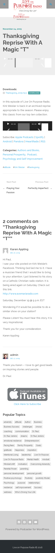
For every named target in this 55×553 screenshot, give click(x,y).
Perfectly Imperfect (38, 188)
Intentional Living (11, 455)
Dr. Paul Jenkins (10, 436)
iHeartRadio (32, 141)
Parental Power (10, 469)
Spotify (39, 137)
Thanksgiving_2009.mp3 (16, 93)
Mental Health (33, 459)
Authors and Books (28, 150)
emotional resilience (12, 441)
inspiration (32, 450)
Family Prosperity (25, 445)
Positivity (28, 478)
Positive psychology (12, 478)
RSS (43, 141)
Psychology (9, 483)
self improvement (23, 487)
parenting (24, 469)
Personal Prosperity (14, 154)
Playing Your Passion (13, 190)
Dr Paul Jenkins (37, 436)
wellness (7, 492)
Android (7, 141)
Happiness (19, 450)
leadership (26, 455)
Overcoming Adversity (40, 464)
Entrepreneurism (32, 441)
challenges (27, 427)
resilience (8, 487)
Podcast (32, 154)
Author (28, 422)
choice (39, 427)
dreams (24, 436)
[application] (27, 60)
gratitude (7, 450)
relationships (34, 483)
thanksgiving (34, 167)
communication (22, 431)
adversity (8, 422)
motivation (22, 464)
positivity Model (43, 478)
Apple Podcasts (24, 137)
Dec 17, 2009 (15, 358)
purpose (21, 483)
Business (38, 422)
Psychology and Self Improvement (23, 158)
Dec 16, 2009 (15, 253)
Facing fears (9, 445)
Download (34, 93)
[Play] (5, 62)
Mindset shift (9, 464)
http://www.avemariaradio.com (20, 293)
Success (38, 487)
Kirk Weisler (19, 167)
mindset (45, 459)
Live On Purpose (41, 455)
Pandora (18, 141)
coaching (8, 431)
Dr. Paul (35, 431)
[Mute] (42, 62)
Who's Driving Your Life (25, 492)
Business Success (11, 427)
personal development (14, 473)
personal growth (34, 473)
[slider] (48, 58)
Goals (38, 445)
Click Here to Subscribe (27, 404)
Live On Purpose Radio (14, 459)
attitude (7, 167)
